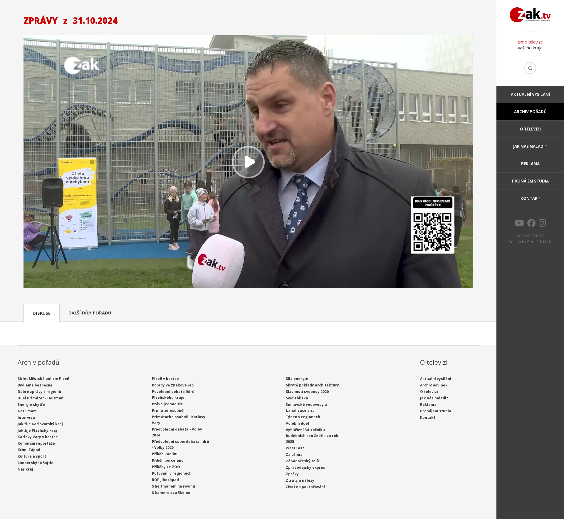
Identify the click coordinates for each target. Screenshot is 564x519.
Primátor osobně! (168, 410)
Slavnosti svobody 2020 (307, 391)
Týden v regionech (303, 416)
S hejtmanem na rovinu (173, 486)
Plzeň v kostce (165, 378)
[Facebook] (531, 224)
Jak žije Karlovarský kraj (40, 423)
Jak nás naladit (530, 146)
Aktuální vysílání (530, 94)
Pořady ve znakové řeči (173, 385)
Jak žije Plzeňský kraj (37, 430)
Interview (27, 417)
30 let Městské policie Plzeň (43, 378)
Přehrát (248, 162)
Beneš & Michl (539, 241)
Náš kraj (25, 469)
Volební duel (297, 423)
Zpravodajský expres (305, 467)
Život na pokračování (305, 486)
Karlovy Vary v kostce (38, 436)
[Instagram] (542, 224)
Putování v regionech (172, 473)
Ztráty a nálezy (300, 480)
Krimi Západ (29, 449)
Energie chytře (31, 404)
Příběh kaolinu (165, 453)
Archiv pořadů (530, 111)
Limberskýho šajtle (35, 462)
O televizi (530, 129)
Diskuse (42, 313)
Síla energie (297, 378)
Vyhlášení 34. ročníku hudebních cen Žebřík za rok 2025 (312, 435)
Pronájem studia (530, 181)
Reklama (530, 163)
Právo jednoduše (167, 403)
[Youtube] (519, 224)
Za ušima (294, 454)
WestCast (295, 448)
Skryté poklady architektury (312, 385)
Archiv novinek (434, 385)
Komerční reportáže (36, 443)
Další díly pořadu (89, 313)
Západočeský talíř (302, 460)
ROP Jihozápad (165, 479)
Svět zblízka (297, 398)
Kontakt (530, 198)
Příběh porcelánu (168, 460)
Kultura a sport (32, 456)
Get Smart (27, 410)
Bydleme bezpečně (35, 385)
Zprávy (292, 473)
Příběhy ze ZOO (166, 466)
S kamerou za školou (171, 492)
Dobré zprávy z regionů (39, 391)
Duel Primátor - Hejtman (40, 398)
